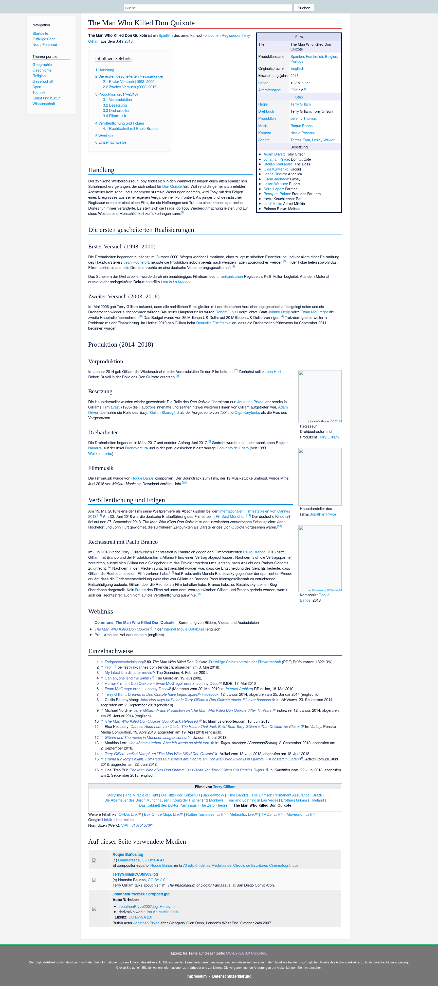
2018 (294, 75)
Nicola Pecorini (302, 132)
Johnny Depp (279, 311)
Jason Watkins (275, 183)
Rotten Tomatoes (200, 814)
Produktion (267, 118)
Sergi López (273, 188)
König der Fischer (186, 800)
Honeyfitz (168, 906)
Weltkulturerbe (100, 453)
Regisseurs (231, 35)
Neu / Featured (44, 44)
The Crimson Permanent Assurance (280, 794)
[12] (248, 515)
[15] (171, 572)
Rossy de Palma (277, 193)
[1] (304, 89)
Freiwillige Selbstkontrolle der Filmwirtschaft (245, 661)
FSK (294, 89)
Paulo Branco (254, 551)
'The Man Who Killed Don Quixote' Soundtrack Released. (152, 721)
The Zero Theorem (215, 805)
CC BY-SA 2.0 (140, 917)
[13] (279, 526)
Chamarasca (318, 590)
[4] (233, 266)
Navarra (95, 447)
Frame (140, 589)
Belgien (331, 56)
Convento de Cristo (233, 447)
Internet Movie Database (184, 629)
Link (134, 814)
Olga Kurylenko (276, 169)
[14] (109, 567)
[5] (140, 316)
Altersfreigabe (269, 89)
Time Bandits (237, 794)
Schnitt (263, 139)
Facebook (210, 694)
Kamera (264, 132)
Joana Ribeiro (275, 173)
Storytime (114, 794)
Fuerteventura (136, 447)
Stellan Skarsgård (278, 163)
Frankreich (314, 56)
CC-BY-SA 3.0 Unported (246, 953)
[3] (284, 261)
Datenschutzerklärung (231, 976)
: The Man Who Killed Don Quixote (134, 622)
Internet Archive (239, 688)
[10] (184, 482)
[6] (282, 316)
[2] (182, 212)
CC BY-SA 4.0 (334, 590)
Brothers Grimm (294, 800)
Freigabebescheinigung (124, 661)
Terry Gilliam (300, 104)
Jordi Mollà (272, 203)
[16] (199, 594)
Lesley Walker (323, 139)
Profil (99, 634)
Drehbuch (266, 111)
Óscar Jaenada (276, 178)
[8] (177, 375)
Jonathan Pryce (276, 159)
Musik (263, 125)
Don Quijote (172, 186)
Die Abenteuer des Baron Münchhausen (136, 800)
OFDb (124, 814)
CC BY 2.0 (336, 421)
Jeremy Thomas (303, 118)
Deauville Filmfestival (213, 322)
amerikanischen (229, 276)
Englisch (297, 68)
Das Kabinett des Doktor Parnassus (168, 805)
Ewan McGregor (314, 311)
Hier (81, 962)
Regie (263, 104)
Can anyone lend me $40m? (128, 678)
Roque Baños (301, 125)
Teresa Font (300, 139)
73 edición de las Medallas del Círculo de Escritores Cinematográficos (241, 865)
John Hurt (273, 371)
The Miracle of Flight (141, 794)
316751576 (141, 825)
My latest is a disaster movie (128, 672)
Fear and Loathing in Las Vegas (252, 800)
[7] (236, 370)
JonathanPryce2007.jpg (138, 906)
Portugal (297, 61)
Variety (315, 726)
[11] (99, 515)
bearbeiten (125, 819)
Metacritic (238, 814)
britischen (213, 35)
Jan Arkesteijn (157, 911)
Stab (299, 96)
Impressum (197, 976)
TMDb (266, 814)
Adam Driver (274, 154)
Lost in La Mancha (176, 281)
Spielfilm (166, 35)
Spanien (297, 56)
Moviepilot (295, 814)
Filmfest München (230, 516)
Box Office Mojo (157, 814)
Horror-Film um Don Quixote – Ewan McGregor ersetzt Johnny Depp (161, 683)
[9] (209, 441)
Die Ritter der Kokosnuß (180, 794)
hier (62, 962)
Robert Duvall (226, 311)
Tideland (317, 800)
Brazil (115, 407)
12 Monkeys (214, 800)
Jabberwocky (213, 794)
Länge (263, 82)
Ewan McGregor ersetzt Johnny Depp (136, 688)
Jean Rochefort (136, 262)
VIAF (125, 825)
